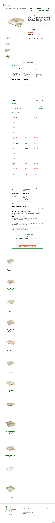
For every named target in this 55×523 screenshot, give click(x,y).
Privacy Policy (35, 521)
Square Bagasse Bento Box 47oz (10, 496)
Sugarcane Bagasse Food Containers (14, 8)
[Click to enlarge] (7, 33)
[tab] (24, 62)
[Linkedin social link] (11, 514)
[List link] (27, 513)
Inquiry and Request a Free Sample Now (27, 246)
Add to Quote (30, 32)
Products (8, 8)
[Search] (50, 5)
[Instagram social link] (8, 514)
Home (6, 8)
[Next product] (49, 8)
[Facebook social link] (6, 514)
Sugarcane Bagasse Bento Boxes (24, 8)
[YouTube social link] (9, 514)
